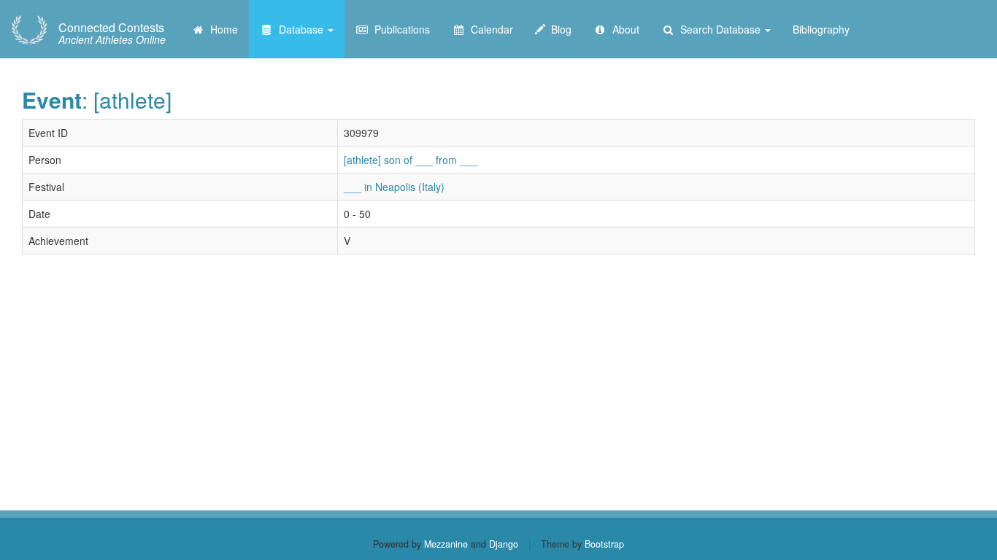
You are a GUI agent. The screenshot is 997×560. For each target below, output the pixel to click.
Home (221, 29)
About (623, 29)
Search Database (718, 29)
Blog (558, 29)
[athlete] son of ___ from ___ (410, 159)
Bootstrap (604, 544)
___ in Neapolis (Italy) (394, 186)
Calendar (489, 29)
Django (503, 544)
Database (299, 29)
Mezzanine (446, 544)
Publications (399, 29)
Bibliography (821, 29)
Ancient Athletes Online (112, 33)
